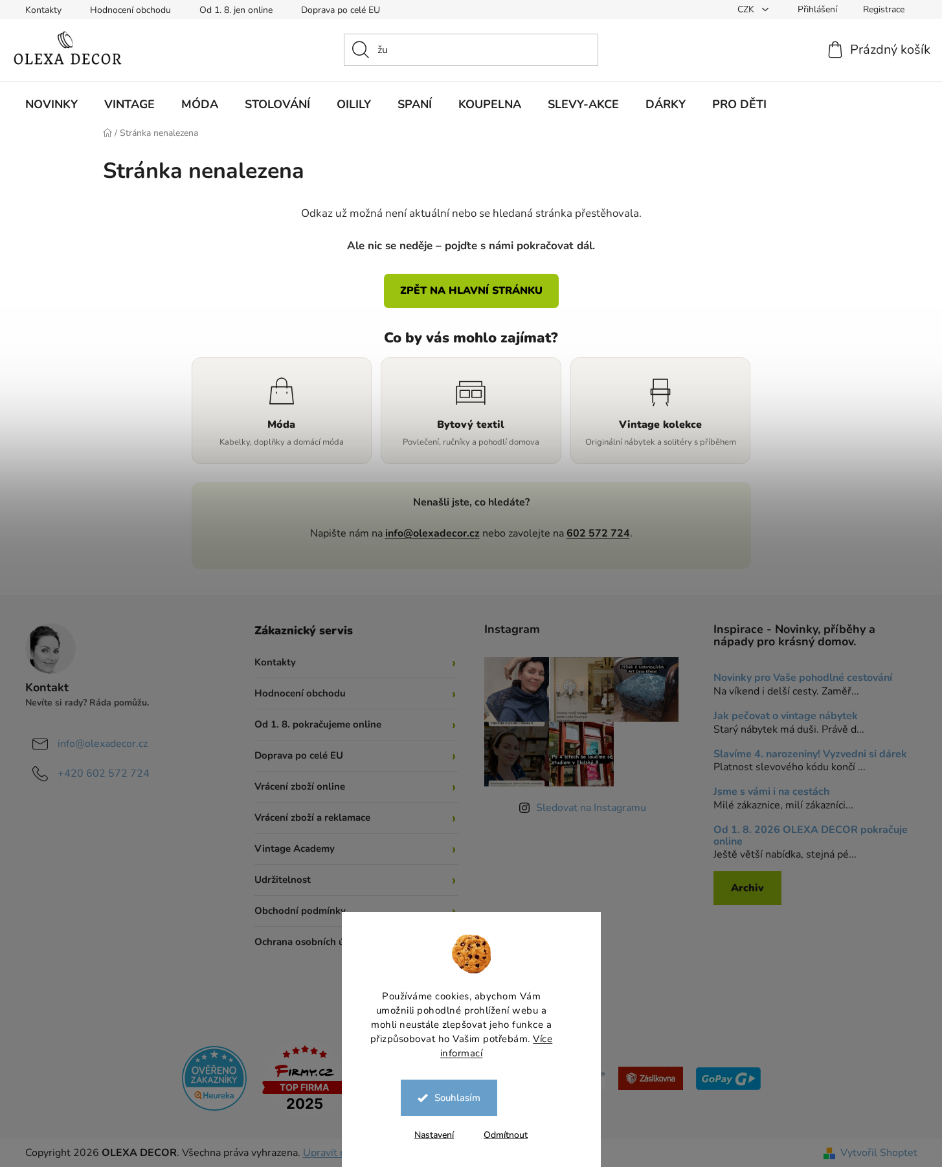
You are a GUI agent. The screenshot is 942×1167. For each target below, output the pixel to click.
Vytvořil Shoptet (878, 1153)
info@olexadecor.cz (432, 533)
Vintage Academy (294, 848)
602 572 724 (598, 533)
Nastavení (434, 1135)
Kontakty (43, 10)
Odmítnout (506, 1135)
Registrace (883, 9)
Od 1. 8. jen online (236, 10)
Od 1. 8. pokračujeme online (317, 724)
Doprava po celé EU (340, 10)
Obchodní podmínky (300, 910)
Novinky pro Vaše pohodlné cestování (802, 678)
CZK (747, 9)
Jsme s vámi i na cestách (771, 792)
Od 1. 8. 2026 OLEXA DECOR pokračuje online (810, 836)
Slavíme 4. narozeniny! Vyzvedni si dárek (810, 755)
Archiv (747, 888)
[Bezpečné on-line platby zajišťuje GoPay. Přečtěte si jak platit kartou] (728, 1078)
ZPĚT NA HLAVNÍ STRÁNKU (471, 290)
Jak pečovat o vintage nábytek (785, 716)
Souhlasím (457, 1097)
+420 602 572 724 (104, 773)
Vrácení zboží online (299, 786)
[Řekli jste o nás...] (214, 1078)
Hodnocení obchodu (130, 10)
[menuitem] (51, 104)
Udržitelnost (282, 879)
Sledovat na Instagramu (591, 808)
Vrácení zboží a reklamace (312, 817)
